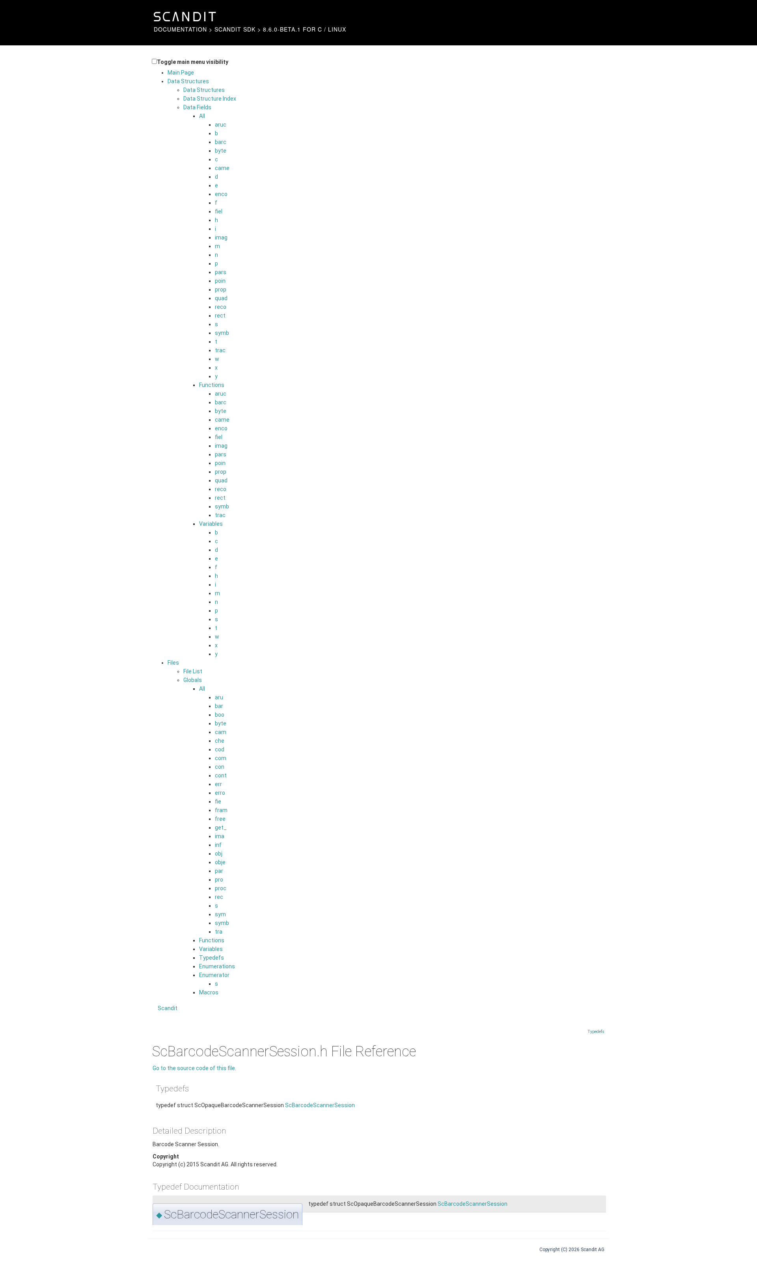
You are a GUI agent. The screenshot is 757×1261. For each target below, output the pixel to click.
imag (221, 237)
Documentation (180, 29)
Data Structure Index (209, 98)
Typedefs (211, 958)
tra (218, 931)
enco (221, 194)
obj (218, 853)
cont (221, 775)
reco (220, 307)
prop (220, 289)
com (220, 758)
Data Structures (188, 81)
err (218, 784)
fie (218, 801)
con (219, 767)
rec (219, 897)
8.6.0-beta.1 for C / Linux (304, 29)
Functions (211, 385)
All (202, 116)
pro (219, 879)
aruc (220, 124)
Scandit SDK (234, 29)
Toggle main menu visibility (192, 62)
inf (218, 845)
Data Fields (197, 107)
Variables (211, 524)
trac (220, 350)
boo (219, 715)
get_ (221, 827)
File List (192, 671)
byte (220, 151)
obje (220, 862)
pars (220, 272)
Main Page (181, 72)
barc (220, 142)
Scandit (167, 1008)
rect (220, 315)
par (219, 871)
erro (220, 793)
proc (220, 888)
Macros (208, 992)
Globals (192, 680)
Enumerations (217, 966)
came (222, 168)
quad (221, 298)
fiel (218, 211)
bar (219, 706)
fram (221, 810)
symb (222, 333)
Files (173, 662)
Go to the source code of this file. (194, 1068)
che (219, 741)
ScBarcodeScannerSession (320, 1105)
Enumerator (214, 975)
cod (219, 749)
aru (219, 697)
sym (220, 914)
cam (220, 732)
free (220, 819)
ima (219, 836)
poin (220, 281)
